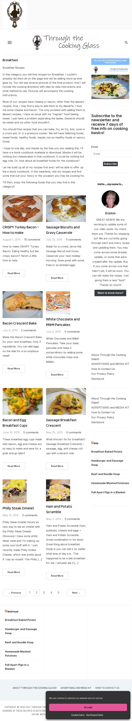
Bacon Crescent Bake (20, 323)
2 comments (28, 330)
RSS (96, 443)
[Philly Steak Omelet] (15, 481)
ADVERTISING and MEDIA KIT (110, 364)
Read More (14, 273)
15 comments (32, 239)
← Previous (14, 592)
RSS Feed (13, 611)
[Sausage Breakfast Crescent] (66, 390)
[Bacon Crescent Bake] (23, 293)
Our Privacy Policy (94, 715)
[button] (10, 42)
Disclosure (97, 378)
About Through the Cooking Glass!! (35, 687)
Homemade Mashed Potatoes (110, 483)
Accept (88, 707)
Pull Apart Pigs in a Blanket (108, 492)
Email (94, 146)
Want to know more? (110, 292)
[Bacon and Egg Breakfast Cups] (23, 390)
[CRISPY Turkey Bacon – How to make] (23, 197)
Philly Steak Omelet (18, 508)
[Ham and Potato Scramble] (58, 481)
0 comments (73, 239)
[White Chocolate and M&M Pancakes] (58, 293)
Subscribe (110, 163)
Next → (76, 592)
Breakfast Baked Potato (106, 451)
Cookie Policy (78, 715)
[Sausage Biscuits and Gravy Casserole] (66, 197)
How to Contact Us (103, 369)
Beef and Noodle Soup (105, 474)
